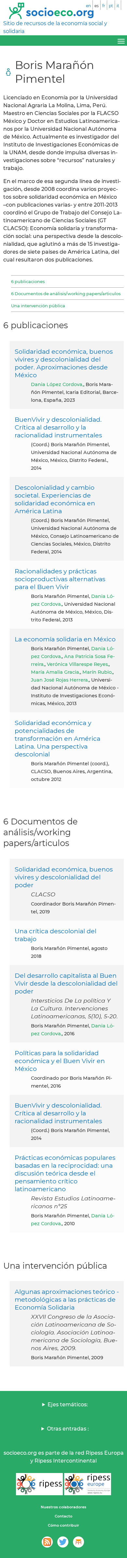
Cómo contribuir (63, 1525)
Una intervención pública (38, 305)
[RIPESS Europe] (87, 1484)
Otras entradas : (68, 1429)
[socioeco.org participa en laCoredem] (78, 1542)
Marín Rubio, (97, 672)
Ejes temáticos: (68, 1404)
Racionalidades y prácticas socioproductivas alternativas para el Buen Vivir (60, 579)
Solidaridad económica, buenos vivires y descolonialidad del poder (64, 877)
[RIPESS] (39, 1484)
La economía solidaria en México (65, 639)
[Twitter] (62, 1542)
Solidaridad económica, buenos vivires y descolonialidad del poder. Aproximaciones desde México (64, 363)
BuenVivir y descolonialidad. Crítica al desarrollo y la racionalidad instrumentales (58, 427)
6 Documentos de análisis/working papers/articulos (65, 293)
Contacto (63, 1516)
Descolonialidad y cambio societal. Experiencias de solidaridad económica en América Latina (55, 499)
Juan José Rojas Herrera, (60, 680)
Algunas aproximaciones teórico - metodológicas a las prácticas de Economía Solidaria (67, 1299)
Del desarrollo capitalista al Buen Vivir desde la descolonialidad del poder (66, 983)
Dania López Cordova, (57, 384)
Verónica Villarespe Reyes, (78, 664)
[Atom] (47, 1542)
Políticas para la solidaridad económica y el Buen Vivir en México (60, 1061)
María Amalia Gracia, (55, 672)
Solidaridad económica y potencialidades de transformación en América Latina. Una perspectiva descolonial (57, 738)
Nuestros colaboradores (63, 1507)
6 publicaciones (28, 281)
